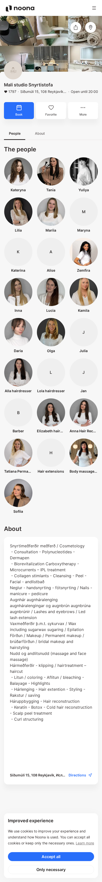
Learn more (85, 843)
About (40, 133)
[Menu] (94, 8)
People (15, 133)
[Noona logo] (20, 8)
